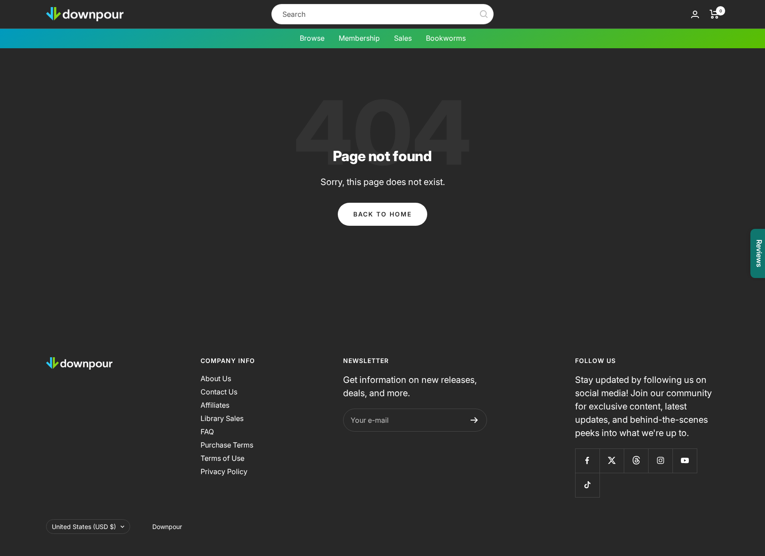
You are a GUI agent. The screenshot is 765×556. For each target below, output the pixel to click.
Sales (403, 38)
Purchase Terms (227, 444)
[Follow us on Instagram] (660, 460)
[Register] (474, 420)
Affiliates (215, 405)
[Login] (695, 14)
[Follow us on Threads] (636, 460)
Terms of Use (222, 458)
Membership (359, 38)
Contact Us (219, 391)
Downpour (167, 526)
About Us (216, 378)
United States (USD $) (84, 526)
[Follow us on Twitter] (611, 460)
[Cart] (714, 14)
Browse (312, 38)
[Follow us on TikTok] (587, 485)
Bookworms (446, 38)
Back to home (382, 214)
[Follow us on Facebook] (587, 460)
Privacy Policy (224, 471)
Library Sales (222, 418)
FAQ (207, 431)
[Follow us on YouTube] (684, 460)
